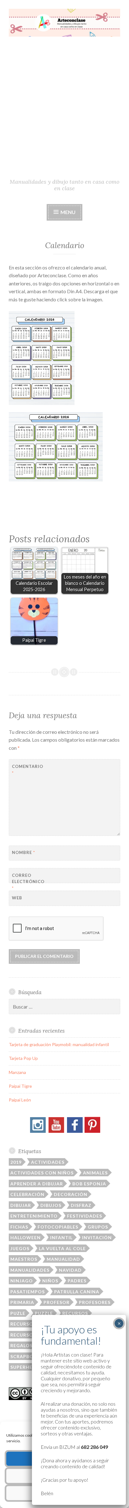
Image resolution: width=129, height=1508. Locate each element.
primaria (22, 1302)
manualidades (29, 1270)
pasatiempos (27, 1291)
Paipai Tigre (20, 1086)
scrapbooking (30, 1356)
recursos (75, 1313)
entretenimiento (34, 1216)
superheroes (27, 1367)
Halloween (25, 1237)
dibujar (20, 1205)
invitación (97, 1237)
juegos (19, 1248)
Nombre (23, 852)
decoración (70, 1194)
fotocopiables (58, 1226)
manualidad (63, 1259)
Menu (67, 212)
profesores (95, 1302)
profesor (57, 1302)
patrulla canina (76, 1291)
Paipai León (20, 1099)
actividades (47, 1162)
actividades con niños (42, 1172)
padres (77, 1280)
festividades (84, 1216)
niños (50, 1280)
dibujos (50, 1205)
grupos (98, 1226)
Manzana (17, 1072)
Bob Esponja (89, 1183)
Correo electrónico (27, 882)
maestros (23, 1259)
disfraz (81, 1205)
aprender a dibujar (36, 1183)
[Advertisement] (64, 110)
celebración (27, 1194)
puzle (17, 1313)
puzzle (44, 1313)
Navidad (70, 1270)
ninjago (21, 1280)
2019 (16, 1162)
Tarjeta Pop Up (23, 1058)
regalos (21, 1345)
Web (17, 897)
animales (95, 1172)
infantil (61, 1237)
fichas (19, 1226)
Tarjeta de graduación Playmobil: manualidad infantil (59, 1044)
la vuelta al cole (62, 1248)
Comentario (27, 769)
